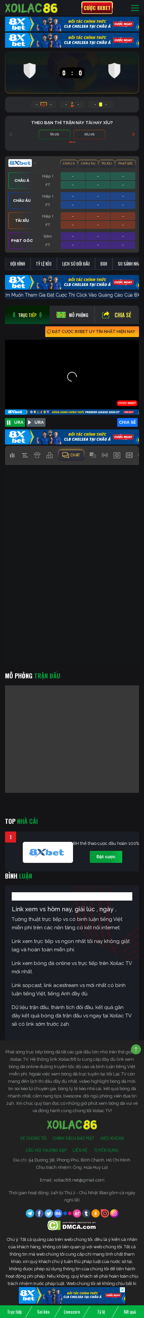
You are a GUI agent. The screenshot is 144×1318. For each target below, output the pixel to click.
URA (18, 422)
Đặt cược (106, 856)
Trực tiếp (14, 1311)
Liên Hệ (80, 1150)
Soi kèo (43, 1311)
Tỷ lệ (101, 1311)
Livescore (72, 1311)
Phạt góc (125, 163)
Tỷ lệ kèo (44, 263)
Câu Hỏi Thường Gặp (46, 1150)
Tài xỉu (106, 163)
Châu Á (69, 163)
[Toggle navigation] (135, 7)
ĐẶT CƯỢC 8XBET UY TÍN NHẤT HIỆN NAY (93, 331)
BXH (103, 263)
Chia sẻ (123, 315)
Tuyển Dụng (106, 1150)
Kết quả (130, 1311)
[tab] (27, 315)
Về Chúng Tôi (33, 1138)
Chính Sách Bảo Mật (73, 1138)
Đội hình (17, 263)
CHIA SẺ (127, 422)
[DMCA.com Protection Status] (72, 1225)
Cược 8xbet (97, 7)
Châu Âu (88, 163)
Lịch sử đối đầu (76, 263)
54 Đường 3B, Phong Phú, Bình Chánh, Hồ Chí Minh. (79, 1160)
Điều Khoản (112, 1138)
